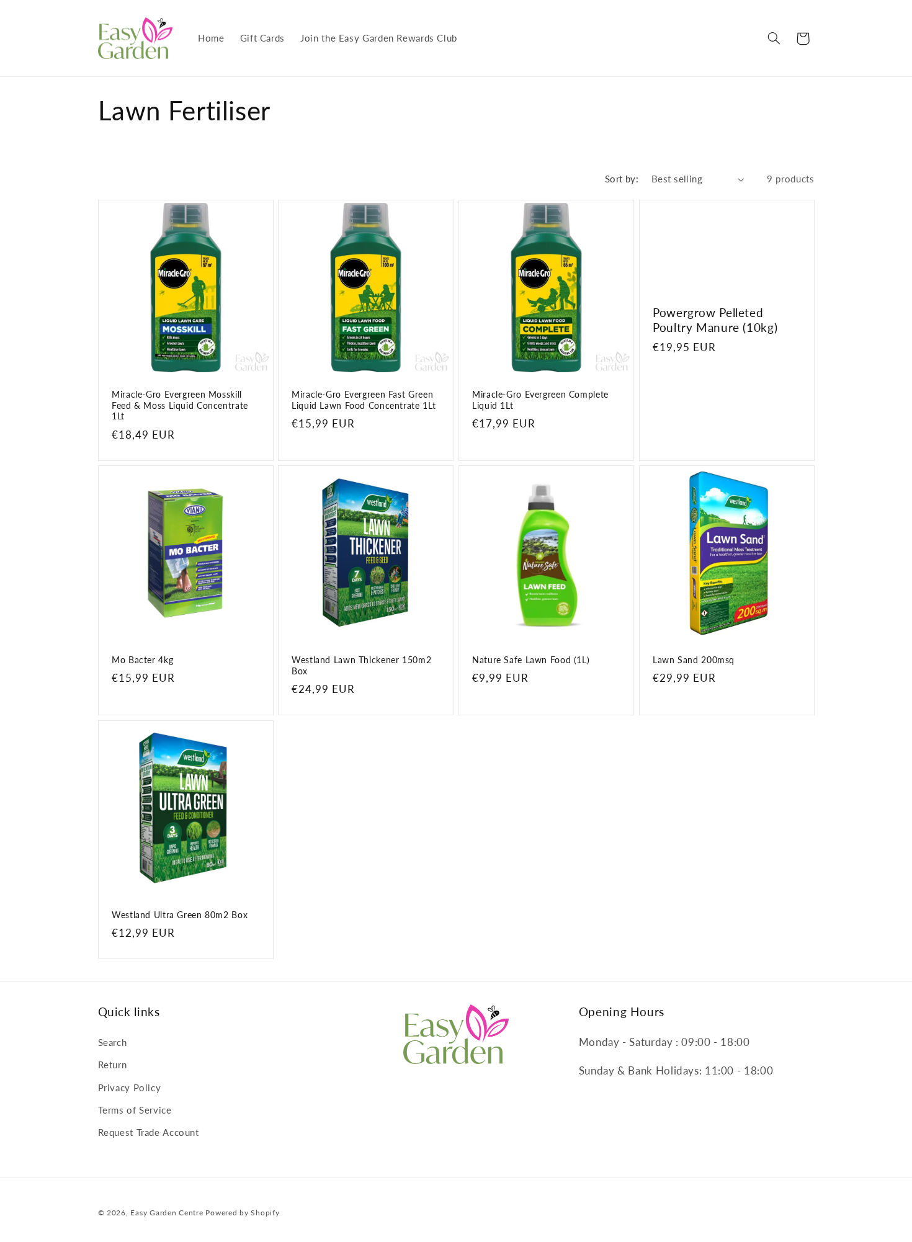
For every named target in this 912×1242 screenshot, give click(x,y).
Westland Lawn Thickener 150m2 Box (361, 665)
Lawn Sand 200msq (694, 660)
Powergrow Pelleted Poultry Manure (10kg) (715, 319)
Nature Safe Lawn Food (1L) (530, 660)
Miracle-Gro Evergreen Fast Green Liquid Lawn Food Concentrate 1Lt (364, 400)
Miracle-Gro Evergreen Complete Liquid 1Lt (540, 400)
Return (112, 1064)
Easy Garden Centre (166, 1212)
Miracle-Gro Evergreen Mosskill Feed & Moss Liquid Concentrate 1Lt (180, 406)
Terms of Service (135, 1109)
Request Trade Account (148, 1132)
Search (112, 1042)
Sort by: (621, 178)
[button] (773, 38)
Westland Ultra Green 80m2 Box (180, 915)
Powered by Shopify (242, 1212)
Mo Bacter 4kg (142, 660)
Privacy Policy (129, 1087)
